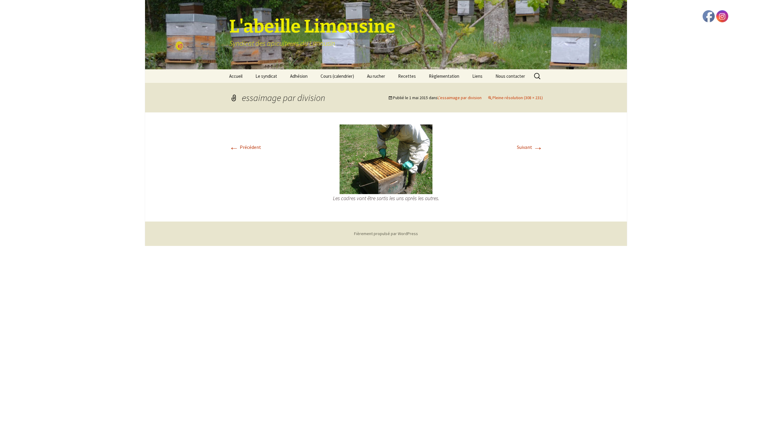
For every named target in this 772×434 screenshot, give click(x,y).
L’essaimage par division (460, 97)
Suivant (530, 147)
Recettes (407, 76)
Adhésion (299, 76)
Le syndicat (266, 76)
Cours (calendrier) (337, 76)
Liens (477, 76)
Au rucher (376, 76)
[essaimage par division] (386, 159)
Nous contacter (510, 76)
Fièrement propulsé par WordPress (386, 233)
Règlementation (444, 76)
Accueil (235, 76)
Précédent (245, 147)
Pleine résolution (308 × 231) (517, 97)
